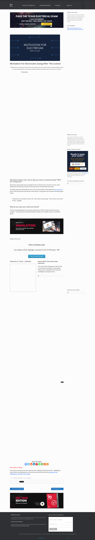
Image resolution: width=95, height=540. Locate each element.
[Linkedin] (34, 464)
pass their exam (58, 189)
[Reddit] (31, 464)
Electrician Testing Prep (29, 5)
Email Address (52, 524)
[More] (47, 464)
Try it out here (41, 538)
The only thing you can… (57, 488)
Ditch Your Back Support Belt (17, 488)
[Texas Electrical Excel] (11, 5)
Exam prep (16, 477)
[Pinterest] (36, 464)
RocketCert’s (85, 172)
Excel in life (20, 477)
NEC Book (57, 5)
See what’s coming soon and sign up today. (20, 525)
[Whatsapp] (39, 464)
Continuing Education (45, 5)
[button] (62, 382)
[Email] (42, 464)
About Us (69, 5)
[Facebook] (26, 464)
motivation (29, 477)
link (69, 538)
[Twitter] (28, 464)
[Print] (45, 464)
